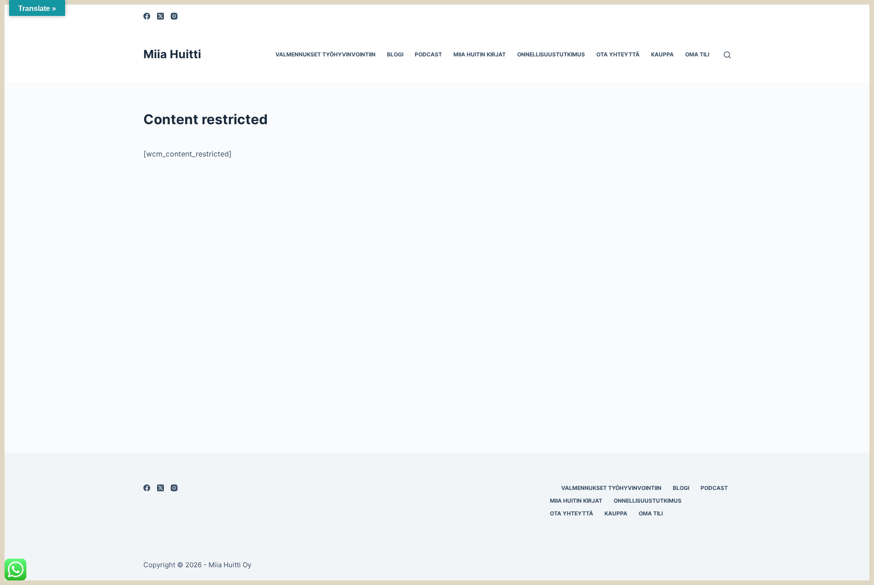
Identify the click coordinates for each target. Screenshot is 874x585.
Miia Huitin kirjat (479, 54)
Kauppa (662, 54)
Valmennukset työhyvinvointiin (325, 54)
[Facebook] (146, 16)
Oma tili (697, 54)
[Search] (727, 54)
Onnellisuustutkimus (551, 54)
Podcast (428, 54)
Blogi (395, 54)
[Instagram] (174, 16)
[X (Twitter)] (160, 16)
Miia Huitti (172, 54)
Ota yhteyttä (618, 54)
